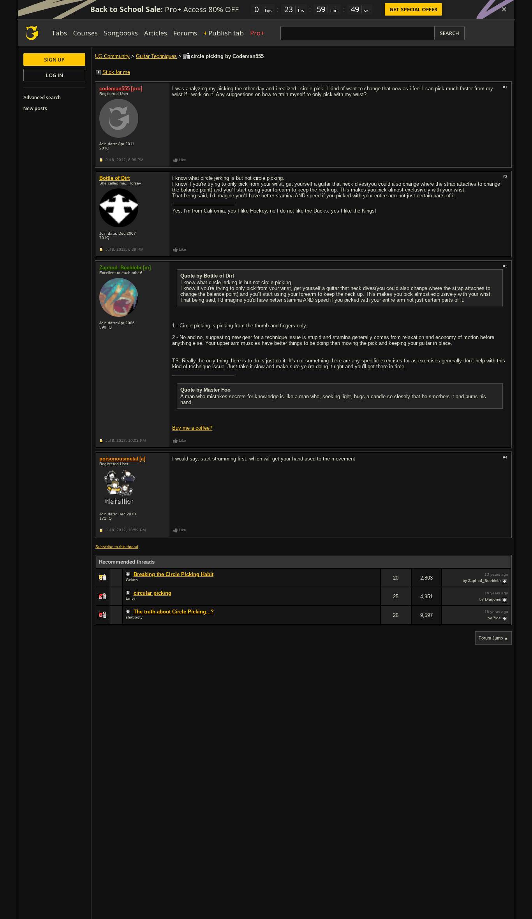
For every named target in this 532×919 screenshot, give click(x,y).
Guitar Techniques (156, 56)
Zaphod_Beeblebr (120, 268)
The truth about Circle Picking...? (174, 612)
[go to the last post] (505, 581)
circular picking (152, 593)
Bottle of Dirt (114, 178)
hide (374, 583)
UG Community (112, 56)
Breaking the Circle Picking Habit (173, 574)
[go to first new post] (129, 574)
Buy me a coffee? (192, 428)
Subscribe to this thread (116, 547)
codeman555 (114, 88)
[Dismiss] (504, 9)
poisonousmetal (118, 459)
